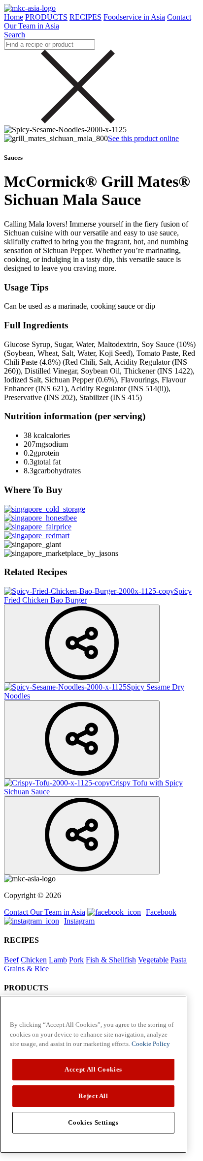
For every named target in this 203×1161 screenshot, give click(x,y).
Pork (76, 960)
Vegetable (153, 960)
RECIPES (85, 17)
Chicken (34, 960)
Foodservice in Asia (134, 17)
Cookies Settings (93, 1122)
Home (13, 17)
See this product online (143, 138)
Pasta (178, 960)
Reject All (93, 1096)
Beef (11, 960)
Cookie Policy (151, 1043)
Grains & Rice (26, 968)
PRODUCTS (46, 17)
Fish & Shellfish (111, 960)
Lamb (58, 960)
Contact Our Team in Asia (44, 912)
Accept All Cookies (93, 1069)
